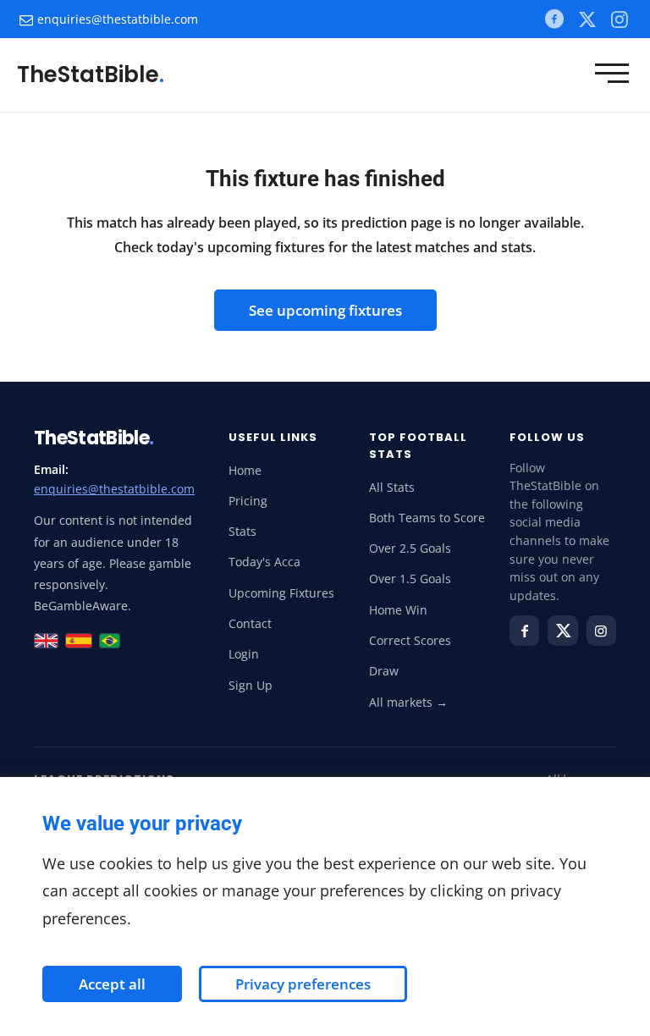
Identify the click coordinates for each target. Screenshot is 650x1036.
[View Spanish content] (79, 640)
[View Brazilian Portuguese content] (109, 640)
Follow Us (547, 437)
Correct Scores (410, 640)
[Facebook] (553, 19)
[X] (587, 18)
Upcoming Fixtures (281, 593)
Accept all (112, 984)
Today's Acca (264, 562)
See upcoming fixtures (325, 310)
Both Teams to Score (427, 518)
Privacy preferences (303, 984)
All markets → (408, 702)
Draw (384, 671)
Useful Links (273, 437)
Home (245, 470)
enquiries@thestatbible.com (117, 19)
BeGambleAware (81, 606)
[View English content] (46, 640)
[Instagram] (601, 630)
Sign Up (251, 685)
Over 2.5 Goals (410, 548)
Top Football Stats (418, 445)
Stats (242, 531)
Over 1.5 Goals (410, 579)
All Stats (392, 487)
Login (244, 654)
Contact (250, 623)
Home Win (398, 610)
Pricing (248, 501)
